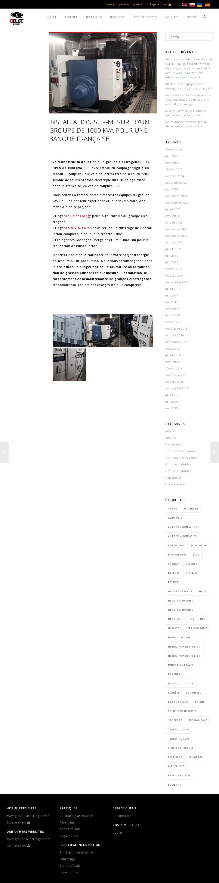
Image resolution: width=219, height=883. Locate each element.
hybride (173, 628)
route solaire (178, 701)
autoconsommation (183, 527)
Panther (174, 674)
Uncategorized (175, 484)
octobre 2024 (174, 176)
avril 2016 (172, 362)
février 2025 (173, 169)
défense (191, 563)
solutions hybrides (182, 711)
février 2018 (173, 269)
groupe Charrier (180, 591)
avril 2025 (172, 163)
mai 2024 (171, 189)
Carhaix (173, 563)
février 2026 (173, 149)
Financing (67, 822)
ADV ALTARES (81, 228)
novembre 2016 (176, 329)
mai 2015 (171, 408)
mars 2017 (172, 315)
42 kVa (172, 508)
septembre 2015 (176, 388)
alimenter (190, 508)
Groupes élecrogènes (181, 451)
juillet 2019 (173, 249)
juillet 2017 (173, 289)
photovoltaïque (180, 683)
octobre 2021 (174, 242)
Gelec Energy (80, 216)
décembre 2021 (176, 236)
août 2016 (172, 348)
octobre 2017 (174, 275)
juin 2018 (171, 262)
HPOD (203, 591)
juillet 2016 (173, 355)
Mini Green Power (181, 665)
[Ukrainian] (201, 4)
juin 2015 (171, 402)
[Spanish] (209, 4)
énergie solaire (179, 775)
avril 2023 (172, 216)
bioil (196, 554)
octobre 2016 (174, 335)
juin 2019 (171, 256)
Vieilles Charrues (181, 747)
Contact (192, 17)
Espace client (159, 4)
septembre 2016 (176, 342)
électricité (176, 766)
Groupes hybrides (178, 464)
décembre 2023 (176, 196)
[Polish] (193, 4)
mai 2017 (171, 302)
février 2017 (173, 322)
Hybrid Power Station (184, 646)
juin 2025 (171, 156)
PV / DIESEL (193, 692)
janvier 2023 (174, 222)
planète (174, 692)
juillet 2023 (173, 209)
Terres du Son (178, 729)
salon (199, 701)
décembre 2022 (176, 229)
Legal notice (69, 836)
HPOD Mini (175, 619)
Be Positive (176, 545)
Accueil (52, 17)
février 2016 (173, 368)
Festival (192, 573)
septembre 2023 (176, 202)
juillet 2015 (173, 395)
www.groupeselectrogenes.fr (125, 4)
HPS (191, 619)
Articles (170, 431)
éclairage (175, 757)
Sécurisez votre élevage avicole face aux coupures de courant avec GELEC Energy (188, 99)
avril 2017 (172, 309)
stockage (175, 720)
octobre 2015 (174, 382)
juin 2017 (171, 295)
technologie (197, 720)
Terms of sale (70, 829)
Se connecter (123, 816)
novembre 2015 (176, 375)
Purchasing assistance (76, 816)
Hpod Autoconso (181, 600)
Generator (172, 444)
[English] (185, 4)
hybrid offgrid (197, 628)
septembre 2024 (176, 183)
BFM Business (177, 554)
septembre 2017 (176, 282)
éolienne (174, 784)
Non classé (173, 477)
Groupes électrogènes (181, 458)
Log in (117, 832)
